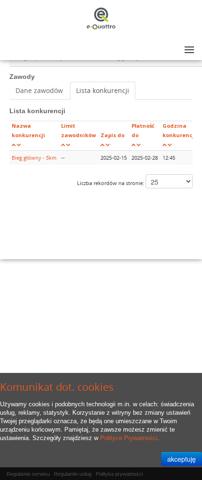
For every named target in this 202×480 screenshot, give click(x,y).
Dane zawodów (39, 90)
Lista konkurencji (102, 90)
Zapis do (112, 135)
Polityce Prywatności (128, 437)
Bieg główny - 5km (34, 157)
